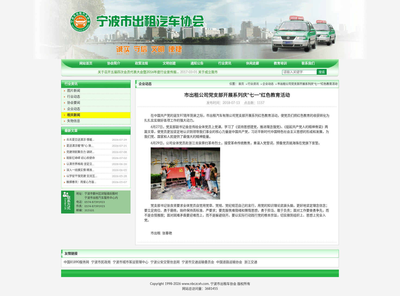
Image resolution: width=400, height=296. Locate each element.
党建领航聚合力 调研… (96, 152)
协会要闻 (73, 102)
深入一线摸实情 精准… (96, 170)
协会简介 (113, 63)
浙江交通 (250, 262)
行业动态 (73, 96)
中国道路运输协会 (229, 262)
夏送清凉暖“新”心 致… (96, 145)
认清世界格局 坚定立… (96, 164)
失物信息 (73, 121)
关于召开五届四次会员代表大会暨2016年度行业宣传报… (141, 72)
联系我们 (308, 63)
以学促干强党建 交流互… (96, 176)
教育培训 (280, 63)
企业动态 (73, 109)
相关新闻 (73, 115)
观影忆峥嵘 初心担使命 (96, 158)
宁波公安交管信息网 (165, 262)
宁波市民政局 (101, 262)
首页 (241, 84)
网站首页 (85, 63)
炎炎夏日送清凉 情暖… (96, 139)
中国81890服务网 (76, 262)
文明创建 (169, 63)
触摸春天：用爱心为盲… (96, 182)
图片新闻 (73, 90)
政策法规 (141, 63)
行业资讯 (224, 63)
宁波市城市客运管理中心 (130, 262)
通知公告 (197, 63)
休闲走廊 (252, 63)
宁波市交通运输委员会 (198, 262)
